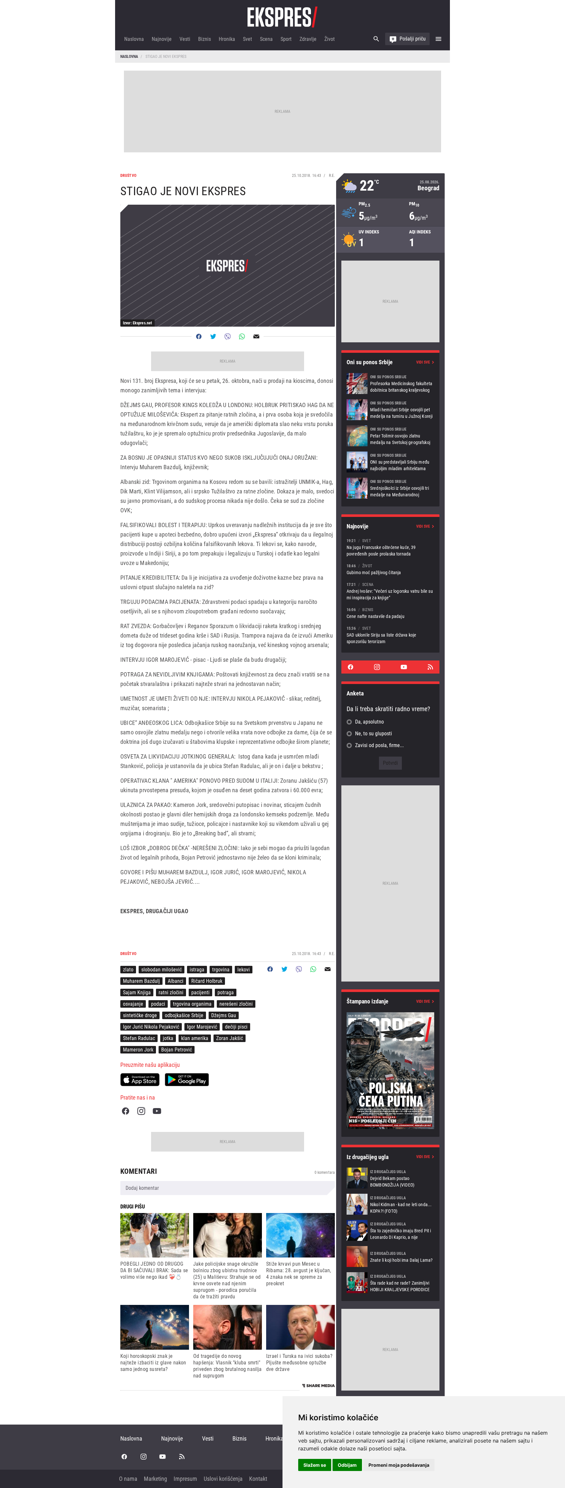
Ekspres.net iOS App (140, 1079)
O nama (128, 1478)
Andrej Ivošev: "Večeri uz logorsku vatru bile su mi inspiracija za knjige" (390, 591)
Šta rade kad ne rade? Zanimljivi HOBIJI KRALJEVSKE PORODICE (390, 1282)
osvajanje (133, 1004)
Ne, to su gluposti (373, 733)
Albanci (175, 981)
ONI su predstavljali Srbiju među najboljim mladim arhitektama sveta (390, 462)
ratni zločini (171, 992)
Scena (266, 39)
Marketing (155, 1478)
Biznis (204, 39)
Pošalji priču (413, 39)
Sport (286, 39)
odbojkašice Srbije (184, 1015)
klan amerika (194, 1038)
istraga (197, 969)
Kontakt (258, 1478)
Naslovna (134, 39)
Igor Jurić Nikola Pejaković (151, 1027)
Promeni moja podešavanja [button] (398, 1465)
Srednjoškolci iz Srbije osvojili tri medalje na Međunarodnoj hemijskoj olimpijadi (390, 488)
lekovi (243, 969)
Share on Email (256, 336)
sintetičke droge (140, 1015)
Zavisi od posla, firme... (379, 745)
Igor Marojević (202, 1027)
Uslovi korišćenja (223, 1478)
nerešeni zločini (236, 1004)
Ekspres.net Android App (187, 1079)
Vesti (185, 39)
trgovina (221, 969)
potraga (225, 992)
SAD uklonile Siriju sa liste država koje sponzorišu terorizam (390, 635)
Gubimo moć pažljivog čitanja (390, 569)
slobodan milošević (161, 969)
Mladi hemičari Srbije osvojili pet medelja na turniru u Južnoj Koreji (390, 409)
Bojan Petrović (176, 1050)
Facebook (125, 1111)
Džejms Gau (223, 1015)
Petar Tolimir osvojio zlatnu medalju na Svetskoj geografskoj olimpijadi (390, 435)
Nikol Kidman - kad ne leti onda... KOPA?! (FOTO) (390, 1204)
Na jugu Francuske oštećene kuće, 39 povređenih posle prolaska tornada (390, 547)
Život (329, 39)
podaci (158, 1004)
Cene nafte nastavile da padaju (390, 613)
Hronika (227, 39)
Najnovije (162, 39)
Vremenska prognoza (390, 186)
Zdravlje (308, 39)
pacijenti (200, 992)
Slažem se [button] (314, 1465)
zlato (128, 969)
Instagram (141, 1111)
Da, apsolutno (369, 722)
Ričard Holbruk (206, 981)
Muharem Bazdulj (141, 981)
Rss (430, 667)
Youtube (157, 1111)
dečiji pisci (236, 1027)
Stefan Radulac (139, 1038)
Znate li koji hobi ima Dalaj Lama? (390, 1256)
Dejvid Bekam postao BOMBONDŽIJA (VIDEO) (390, 1178)
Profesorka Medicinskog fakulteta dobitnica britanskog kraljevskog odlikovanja (390, 383)
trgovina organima (192, 1004)
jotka (168, 1038)
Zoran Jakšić (229, 1038)
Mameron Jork (138, 1050)
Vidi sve (423, 362)
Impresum (185, 1478)
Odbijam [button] (347, 1465)
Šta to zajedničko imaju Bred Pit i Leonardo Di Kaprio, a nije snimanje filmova (390, 1230)
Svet (247, 39)
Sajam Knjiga (137, 992)
